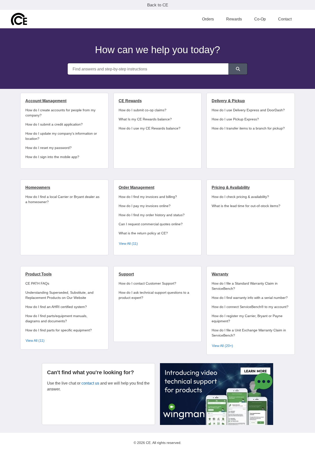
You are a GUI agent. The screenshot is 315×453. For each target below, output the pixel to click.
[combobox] (148, 69)
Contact (285, 19)
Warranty (220, 274)
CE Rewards (130, 101)
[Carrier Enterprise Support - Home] (19, 19)
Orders (208, 19)
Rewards (234, 19)
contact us (90, 383)
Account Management (45, 101)
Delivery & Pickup (228, 101)
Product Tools (38, 274)
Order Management (136, 187)
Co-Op (260, 19)
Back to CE (157, 5)
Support (126, 274)
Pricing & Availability (231, 187)
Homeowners (37, 187)
